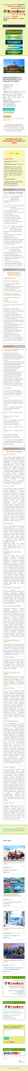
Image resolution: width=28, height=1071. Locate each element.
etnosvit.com (21, 995)
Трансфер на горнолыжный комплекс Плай (14, 863)
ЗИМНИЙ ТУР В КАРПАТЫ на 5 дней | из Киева (14, 929)
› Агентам (15, 16)
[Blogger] (24, 14)
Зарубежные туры (19, 829)
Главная (4, 829)
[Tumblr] (20, 14)
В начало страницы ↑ (21, 827)
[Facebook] (18, 14)
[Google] (15, 14)
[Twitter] (22, 14)
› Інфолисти (14, 18)
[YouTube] (16, 14)
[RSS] (13, 14)
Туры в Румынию (7, 830)
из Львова (12, 895)
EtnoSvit (23, 1062)
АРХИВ (11, 85)
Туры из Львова (10, 829)
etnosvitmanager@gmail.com (14, 1011)
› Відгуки (21, 18)
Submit (6, 1038)
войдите (17, 153)
